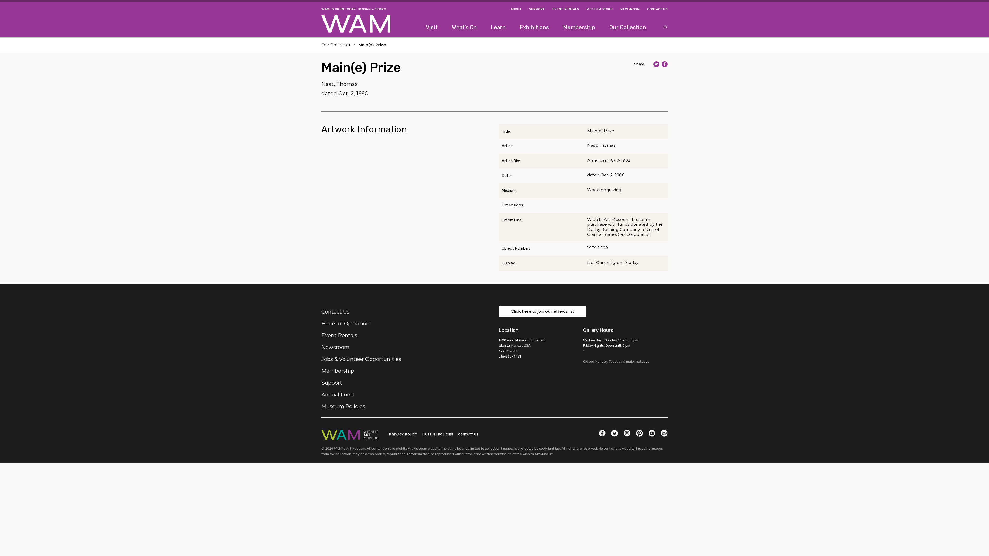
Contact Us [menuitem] (657, 9)
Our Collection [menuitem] (627, 27)
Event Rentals (339, 335)
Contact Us (335, 312)
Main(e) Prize (372, 44)
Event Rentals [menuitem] (565, 9)
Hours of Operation (345, 323)
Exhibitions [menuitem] (534, 27)
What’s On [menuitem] (464, 27)
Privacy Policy (403, 434)
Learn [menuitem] (498, 27)
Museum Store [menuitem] (600, 9)
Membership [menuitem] (579, 27)
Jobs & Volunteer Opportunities (361, 359)
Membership (337, 371)
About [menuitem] (516, 9)
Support (331, 383)
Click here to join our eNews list (542, 311)
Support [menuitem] (537, 9)
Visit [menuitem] (432, 27)
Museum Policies (343, 406)
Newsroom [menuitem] (630, 9)
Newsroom (335, 347)
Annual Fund (337, 395)
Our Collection (336, 44)
